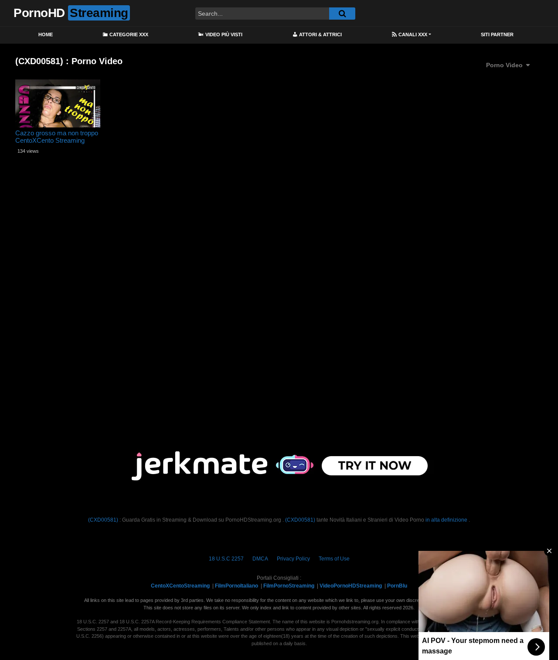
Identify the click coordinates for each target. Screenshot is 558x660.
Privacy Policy (293, 559)
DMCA (260, 559)
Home (45, 34)
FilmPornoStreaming (288, 586)
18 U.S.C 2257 (226, 559)
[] (342, 13)
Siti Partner (497, 34)
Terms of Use (334, 559)
